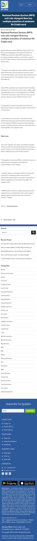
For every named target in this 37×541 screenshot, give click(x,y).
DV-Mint (13, 29)
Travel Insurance (6, 384)
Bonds (3, 269)
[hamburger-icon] (21, 4)
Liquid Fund (4, 329)
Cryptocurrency (6, 284)
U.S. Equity (4, 388)
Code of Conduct (7, 538)
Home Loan (4, 310)
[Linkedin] (10, 473)
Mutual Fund (5, 344)
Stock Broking (5, 373)
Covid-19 (4, 281)
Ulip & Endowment (7, 392)
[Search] (33, 232)
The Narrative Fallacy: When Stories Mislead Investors (18, 244)
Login (29, 4)
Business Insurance (7, 273)
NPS (14, 220)
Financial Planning (6, 292)
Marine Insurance (6, 336)
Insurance (4, 314)
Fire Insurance (5, 295)
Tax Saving (4, 377)
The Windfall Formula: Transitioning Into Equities (16, 258)
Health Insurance (6, 307)
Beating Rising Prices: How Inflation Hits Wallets (16, 251)
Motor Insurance (6, 340)
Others (3, 355)
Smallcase (4, 366)
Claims (3, 277)
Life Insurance (5, 325)
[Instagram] (3, 473)
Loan (2, 332)
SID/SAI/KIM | (30, 536)
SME (2, 369)
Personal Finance (6, 358)
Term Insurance (6, 380)
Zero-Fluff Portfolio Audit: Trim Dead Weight (15, 255)
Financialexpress (12, 206)
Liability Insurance (6, 321)
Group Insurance (6, 303)
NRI (2, 351)
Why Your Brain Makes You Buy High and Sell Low (16, 247)
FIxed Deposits (5, 299)
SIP (2, 362)
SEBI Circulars (18, 538)
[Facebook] (6, 473)
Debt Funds (4, 288)
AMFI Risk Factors (28, 538)
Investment (7, 220)
